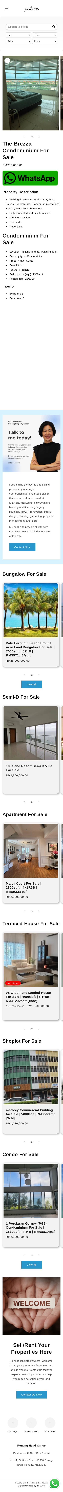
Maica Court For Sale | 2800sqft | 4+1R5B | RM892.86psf (23, 887)
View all (31, 684)
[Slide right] (39, 136)
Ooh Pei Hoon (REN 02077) (35, 1483)
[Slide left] (24, 136)
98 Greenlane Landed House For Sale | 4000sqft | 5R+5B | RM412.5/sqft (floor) (28, 997)
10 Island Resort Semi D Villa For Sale (29, 768)
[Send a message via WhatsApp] (54, 1483)
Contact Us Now (31, 1394)
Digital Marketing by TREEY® (31, 1486)
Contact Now (22, 547)
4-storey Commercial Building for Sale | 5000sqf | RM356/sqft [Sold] (30, 1114)
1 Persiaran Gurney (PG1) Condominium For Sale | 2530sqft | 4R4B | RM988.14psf (30, 1227)
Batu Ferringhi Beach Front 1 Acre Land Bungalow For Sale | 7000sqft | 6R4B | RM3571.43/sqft (30, 649)
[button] (6, 8)
